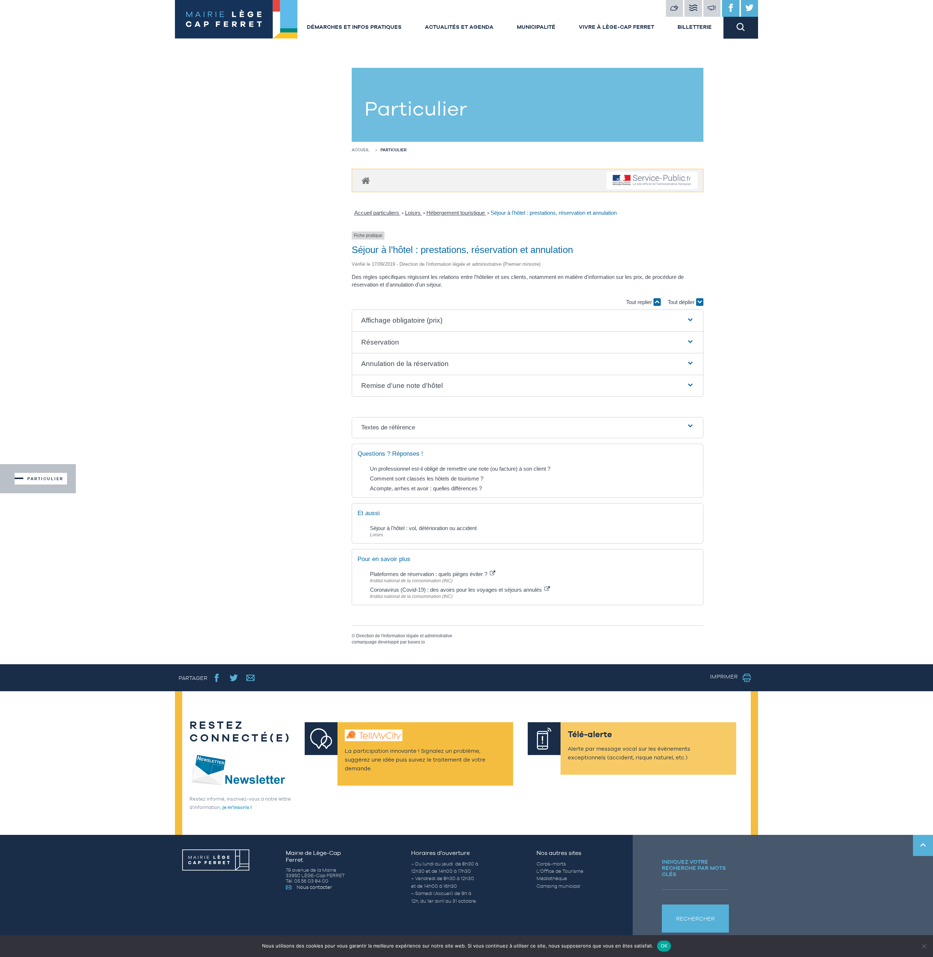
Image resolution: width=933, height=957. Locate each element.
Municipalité (536, 27)
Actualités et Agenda (459, 27)
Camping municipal (558, 886)
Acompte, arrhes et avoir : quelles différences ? (426, 488)
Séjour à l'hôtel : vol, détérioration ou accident (423, 528)
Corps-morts (551, 864)
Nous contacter (314, 887)
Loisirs (413, 213)
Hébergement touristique (456, 213)
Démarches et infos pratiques (354, 27)
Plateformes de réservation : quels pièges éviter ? (429, 574)
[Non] (924, 946)
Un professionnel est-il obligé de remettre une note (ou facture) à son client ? (460, 469)
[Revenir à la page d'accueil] (235, 19)
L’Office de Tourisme (559, 871)
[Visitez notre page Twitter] (749, 8)
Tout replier (639, 302)
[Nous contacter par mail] (250, 677)
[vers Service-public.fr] (652, 181)
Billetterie (695, 27)
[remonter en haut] (923, 845)
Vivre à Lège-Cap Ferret (616, 27)
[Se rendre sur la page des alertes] (712, 8)
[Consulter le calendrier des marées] (693, 8)
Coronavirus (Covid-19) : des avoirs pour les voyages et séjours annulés (456, 590)
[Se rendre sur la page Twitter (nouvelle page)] (234, 677)
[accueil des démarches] (366, 180)
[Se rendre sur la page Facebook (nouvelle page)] (217, 677)
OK (664, 946)
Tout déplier (682, 302)
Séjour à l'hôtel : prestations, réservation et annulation (554, 213)
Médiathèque (551, 878)
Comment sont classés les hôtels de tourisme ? (426, 478)
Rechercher (695, 918)
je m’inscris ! (237, 807)
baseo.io (416, 642)
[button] (528, 320)
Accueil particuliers (377, 213)
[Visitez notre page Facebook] (730, 8)
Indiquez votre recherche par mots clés (694, 868)
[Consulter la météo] (674, 8)
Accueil (361, 149)
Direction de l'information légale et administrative (404, 635)
